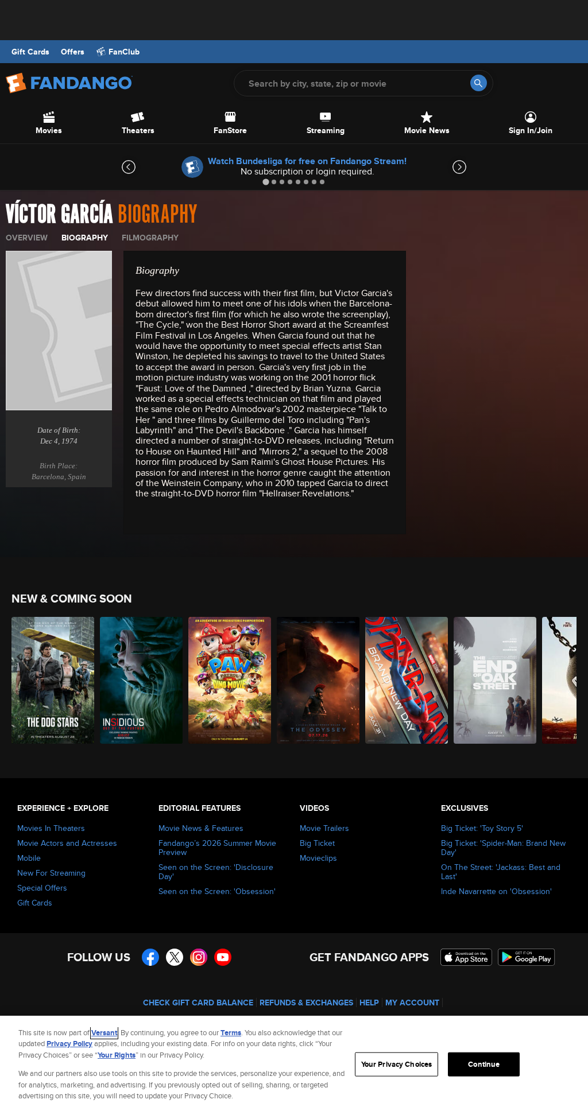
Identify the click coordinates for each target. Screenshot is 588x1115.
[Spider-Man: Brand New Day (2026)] (406, 680)
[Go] (478, 83)
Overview (27, 237)
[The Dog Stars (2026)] (52, 680)
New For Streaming (51, 873)
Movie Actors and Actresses (67, 843)
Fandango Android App (526, 957)
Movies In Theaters (51, 828)
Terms (230, 1032)
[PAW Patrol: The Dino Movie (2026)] (229, 680)
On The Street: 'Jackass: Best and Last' (500, 871)
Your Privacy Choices (396, 1064)
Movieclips (318, 858)
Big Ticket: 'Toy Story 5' (482, 828)
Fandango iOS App (466, 957)
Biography (84, 237)
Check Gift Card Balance (198, 1002)
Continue (484, 1064)
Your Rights (117, 1055)
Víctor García (59, 214)
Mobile (29, 858)
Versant (104, 1032)
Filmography (150, 237)
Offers (72, 51)
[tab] (265, 181)
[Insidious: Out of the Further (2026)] (141, 680)
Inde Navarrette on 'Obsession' (496, 891)
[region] (294, 1065)
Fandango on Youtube (222, 957)
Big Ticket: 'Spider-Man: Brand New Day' (503, 847)
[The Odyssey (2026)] (318, 680)
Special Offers (42, 887)
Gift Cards (30, 51)
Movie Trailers (324, 828)
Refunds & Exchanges (306, 1002)
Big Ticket (317, 843)
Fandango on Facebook (150, 957)
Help (369, 1002)
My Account (412, 1002)
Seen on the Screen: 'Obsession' (217, 891)
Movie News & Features (200, 828)
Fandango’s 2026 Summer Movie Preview (217, 847)
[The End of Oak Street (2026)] (495, 680)
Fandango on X (174, 957)
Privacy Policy (69, 1043)
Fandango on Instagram (198, 957)
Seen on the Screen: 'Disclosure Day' (215, 871)
